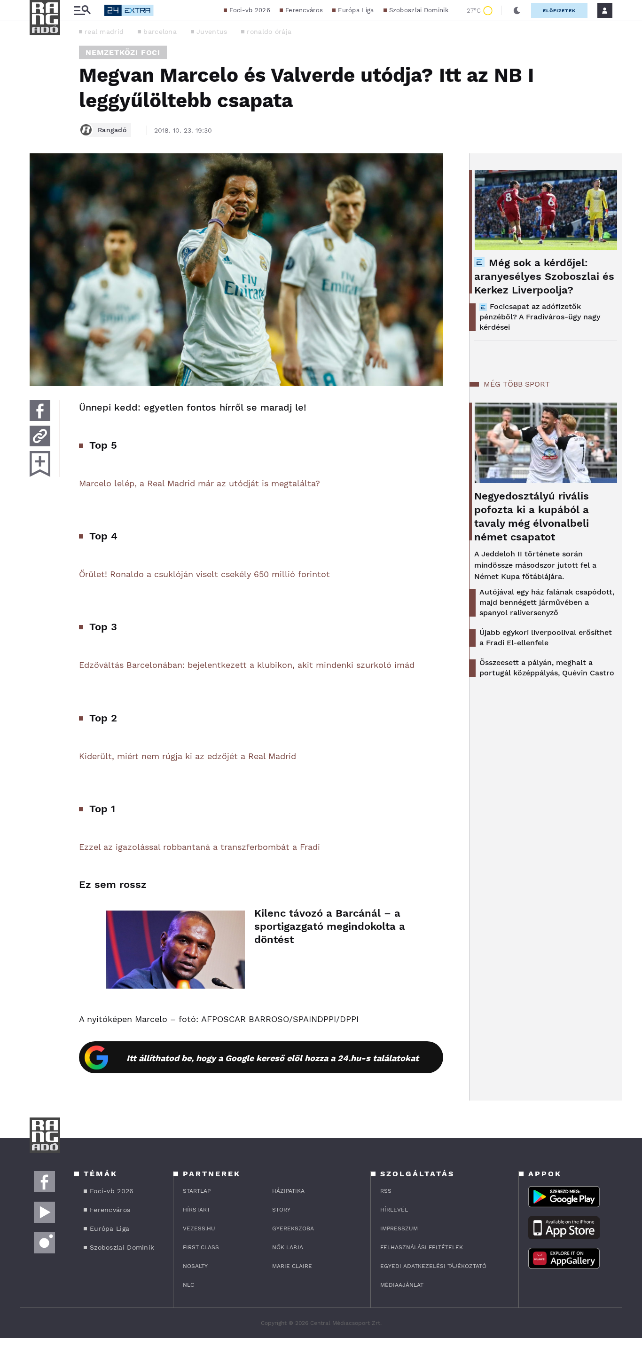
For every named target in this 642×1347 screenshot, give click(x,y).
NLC (188, 1285)
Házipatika (288, 1191)
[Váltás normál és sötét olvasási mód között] (517, 10)
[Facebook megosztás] (40, 410)
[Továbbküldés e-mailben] (40, 436)
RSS (385, 1191)
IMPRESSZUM (399, 1228)
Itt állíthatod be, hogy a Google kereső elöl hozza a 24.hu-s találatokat (272, 1058)
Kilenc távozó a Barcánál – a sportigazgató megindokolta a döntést (329, 926)
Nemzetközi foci (123, 52)
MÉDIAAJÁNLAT (401, 1285)
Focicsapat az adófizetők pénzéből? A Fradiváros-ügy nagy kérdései (539, 317)
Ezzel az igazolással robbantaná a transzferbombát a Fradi (199, 847)
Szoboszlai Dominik (418, 10)
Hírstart (196, 1209)
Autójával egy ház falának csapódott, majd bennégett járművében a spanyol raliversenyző (546, 602)
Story (281, 1209)
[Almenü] (82, 10)
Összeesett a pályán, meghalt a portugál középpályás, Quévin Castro (546, 667)
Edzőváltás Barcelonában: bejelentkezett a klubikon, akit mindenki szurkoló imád (247, 665)
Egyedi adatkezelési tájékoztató (433, 1266)
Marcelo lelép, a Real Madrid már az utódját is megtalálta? (199, 483)
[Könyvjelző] (40, 464)
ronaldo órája (269, 31)
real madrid (104, 31)
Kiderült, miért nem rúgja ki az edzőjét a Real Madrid (187, 756)
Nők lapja (287, 1247)
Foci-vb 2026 (249, 10)
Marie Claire (292, 1266)
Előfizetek (559, 10)
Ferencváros (304, 10)
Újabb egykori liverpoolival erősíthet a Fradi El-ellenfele (545, 637)
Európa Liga (356, 10)
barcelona (160, 31)
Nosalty (195, 1266)
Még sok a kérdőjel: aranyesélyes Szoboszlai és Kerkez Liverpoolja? (544, 276)
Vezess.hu (199, 1228)
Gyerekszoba (293, 1228)
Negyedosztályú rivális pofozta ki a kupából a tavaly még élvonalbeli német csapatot (531, 516)
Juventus (211, 31)
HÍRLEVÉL (394, 1209)
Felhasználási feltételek (421, 1247)
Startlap (197, 1191)
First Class (201, 1247)
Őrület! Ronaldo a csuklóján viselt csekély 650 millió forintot (204, 574)
